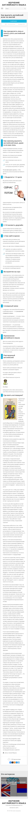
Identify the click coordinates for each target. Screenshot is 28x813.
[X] (12, 762)
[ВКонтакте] (10, 762)
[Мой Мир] (17, 762)
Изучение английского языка (14, 3)
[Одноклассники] (14, 762)
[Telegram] (19, 762)
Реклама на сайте (14, 807)
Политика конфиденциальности (14, 805)
